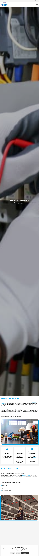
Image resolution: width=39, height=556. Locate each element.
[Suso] (4, 4)
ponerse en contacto (26, 475)
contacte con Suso (13, 415)
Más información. (19, 550)
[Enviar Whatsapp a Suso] (37, 0)
